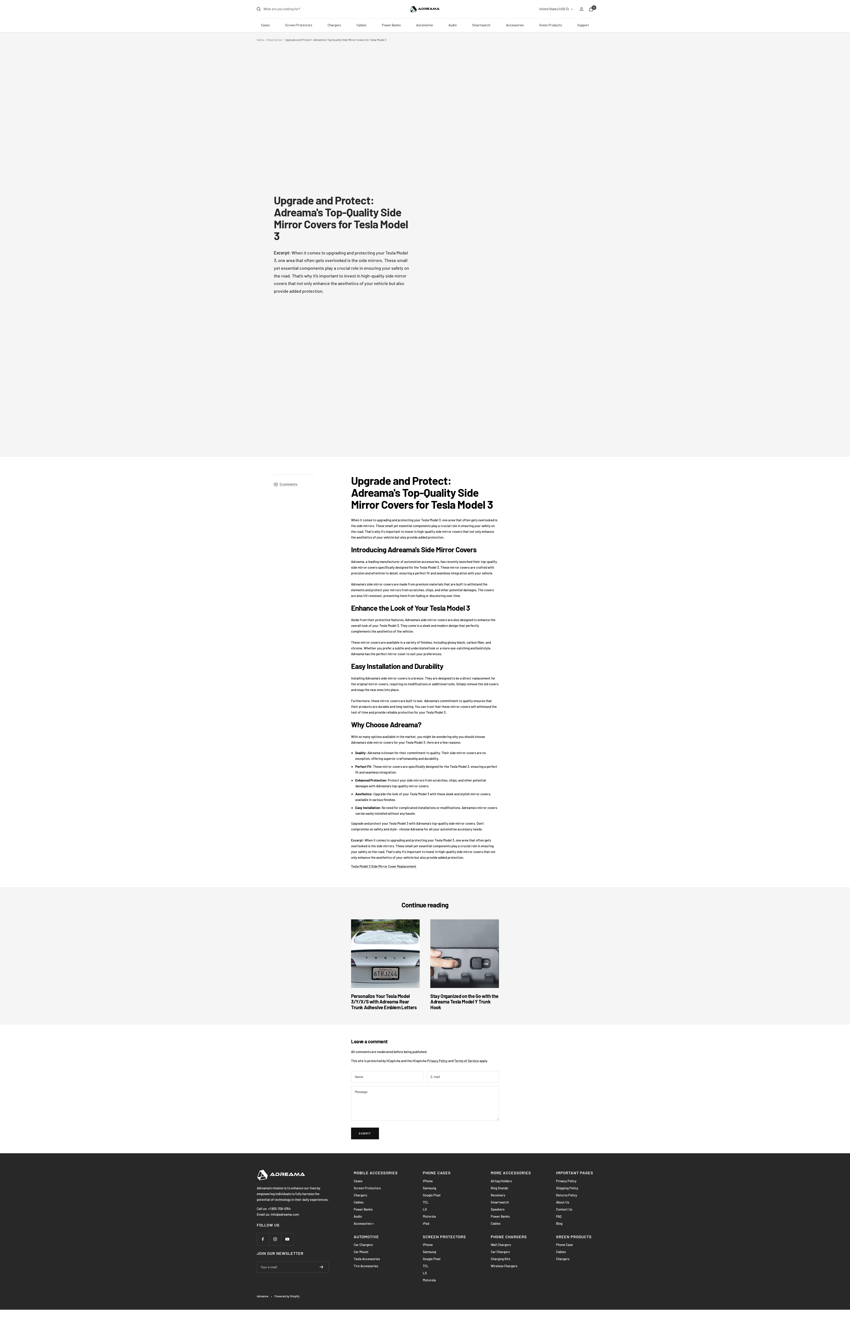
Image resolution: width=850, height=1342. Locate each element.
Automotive (424, 25)
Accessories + (364, 1223)
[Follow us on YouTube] (287, 1239)
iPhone (428, 1181)
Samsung (429, 1188)
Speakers (497, 1209)
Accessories (515, 25)
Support (583, 25)
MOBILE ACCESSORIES (376, 1172)
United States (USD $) (554, 9)
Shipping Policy (567, 1188)
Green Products (550, 25)
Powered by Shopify (286, 1296)
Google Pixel (431, 1195)
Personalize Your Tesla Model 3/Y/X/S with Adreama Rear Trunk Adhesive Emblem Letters (384, 1001)
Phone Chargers (509, 1236)
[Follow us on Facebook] (263, 1239)
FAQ (559, 1216)
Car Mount (361, 1252)
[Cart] (591, 9)
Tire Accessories (366, 1266)
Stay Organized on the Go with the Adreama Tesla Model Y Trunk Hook (464, 1001)
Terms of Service (466, 1061)
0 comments (288, 484)
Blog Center (274, 40)
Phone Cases (437, 1172)
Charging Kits (500, 1259)
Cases (265, 25)
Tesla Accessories (367, 1259)
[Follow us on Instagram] (275, 1239)
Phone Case (564, 1245)
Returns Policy (566, 1195)
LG (425, 1209)
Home (260, 40)
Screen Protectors (298, 25)
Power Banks (391, 25)
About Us (562, 1202)
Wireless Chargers (504, 1266)
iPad (426, 1223)
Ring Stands (499, 1188)
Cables (361, 25)
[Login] (581, 9)
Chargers (334, 25)
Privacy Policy (437, 1061)
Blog (559, 1223)
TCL (426, 1202)
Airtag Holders (501, 1181)
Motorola (429, 1216)
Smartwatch (481, 25)
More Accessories (511, 1172)
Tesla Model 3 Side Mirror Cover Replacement (383, 866)
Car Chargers (363, 1245)
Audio (452, 25)
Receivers (498, 1195)
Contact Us (564, 1209)
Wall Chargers (501, 1245)
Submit (365, 1133)
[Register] (321, 1267)
